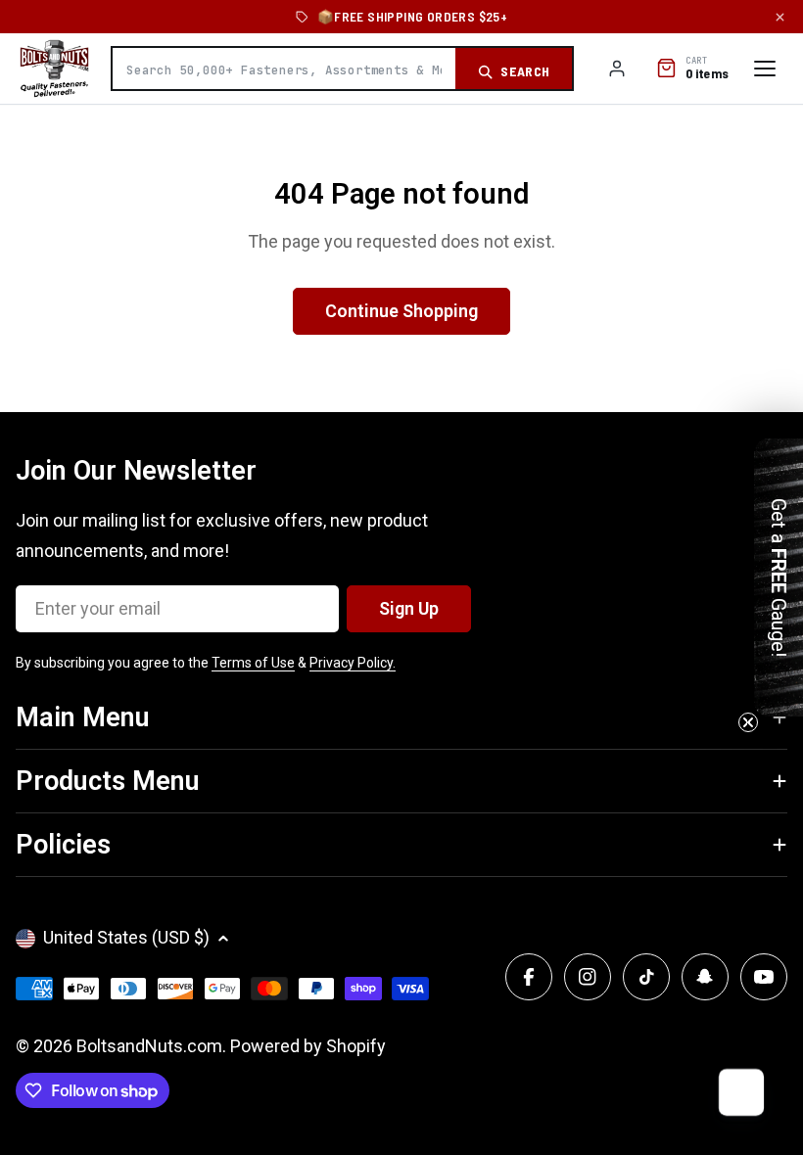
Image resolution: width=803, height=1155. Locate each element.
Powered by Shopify (308, 1046)
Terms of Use (253, 662)
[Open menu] (764, 68)
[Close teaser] (748, 722)
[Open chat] (740, 1092)
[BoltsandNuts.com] (54, 68)
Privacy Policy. (352, 662)
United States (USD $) (126, 937)
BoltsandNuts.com (149, 1046)
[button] (778, 577)
